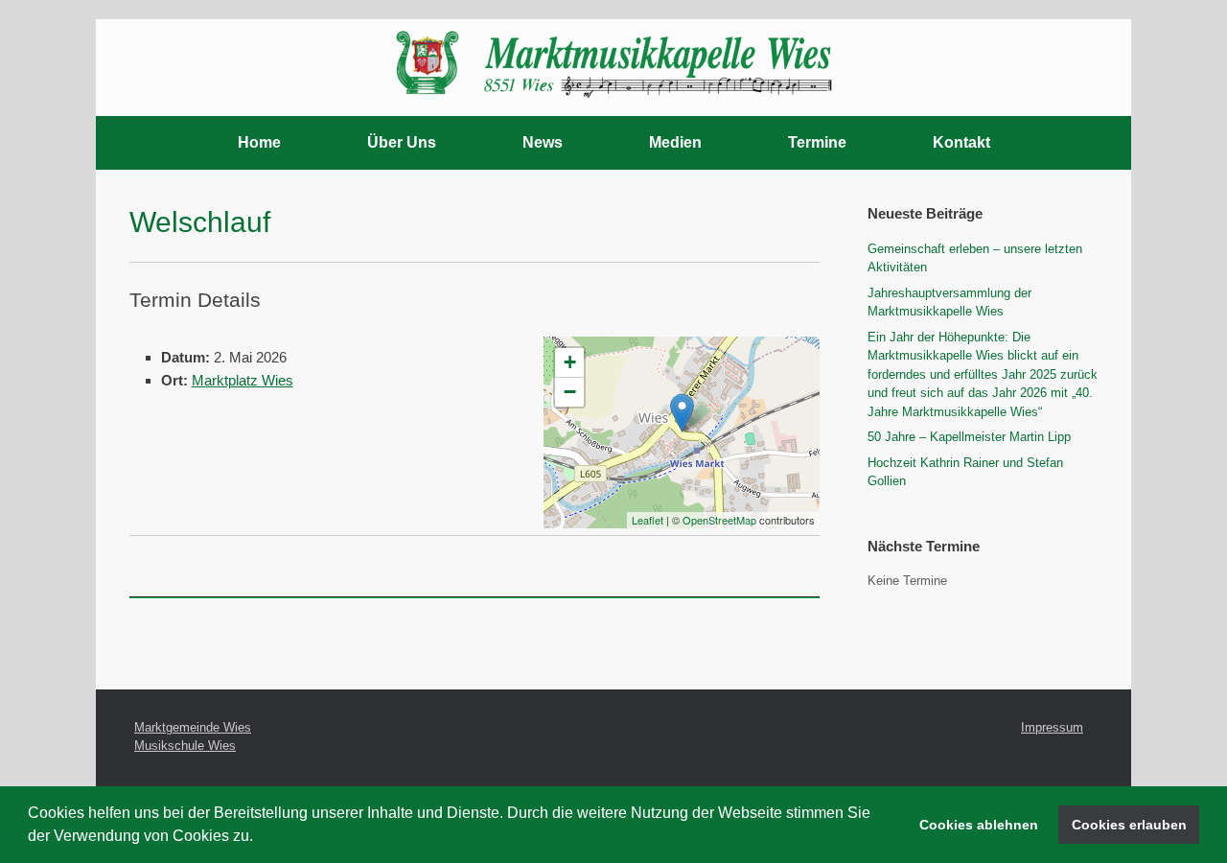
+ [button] (570, 362)
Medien (675, 142)
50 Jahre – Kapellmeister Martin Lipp (969, 437)
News (542, 142)
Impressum (1052, 727)
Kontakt (961, 142)
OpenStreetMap (719, 519)
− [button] (570, 392)
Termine (817, 142)
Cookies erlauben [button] (1129, 824)
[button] (260, 838)
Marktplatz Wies (242, 380)
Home (259, 142)
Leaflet (647, 519)
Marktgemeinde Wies (192, 727)
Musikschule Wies (185, 745)
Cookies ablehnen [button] (978, 824)
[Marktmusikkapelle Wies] (613, 59)
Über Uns (401, 142)
